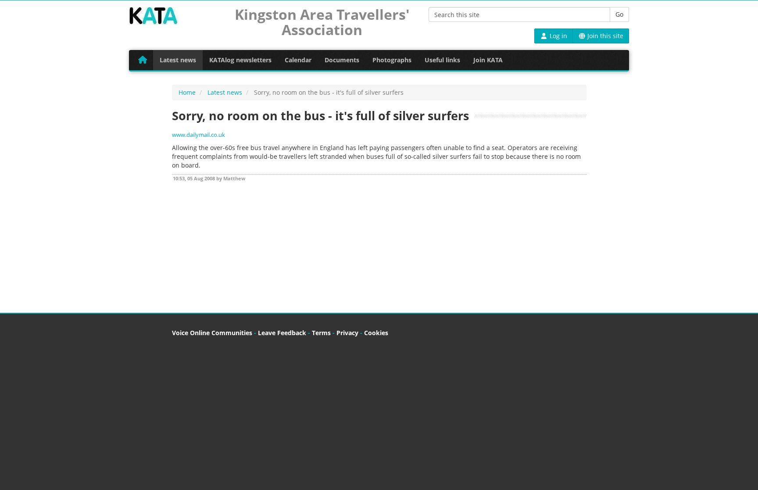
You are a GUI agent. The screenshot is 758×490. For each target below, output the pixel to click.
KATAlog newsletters (240, 60)
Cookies (376, 333)
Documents (342, 60)
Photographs (391, 60)
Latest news (178, 60)
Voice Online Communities (212, 333)
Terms (321, 333)
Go (619, 14)
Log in (557, 36)
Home (187, 92)
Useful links (442, 60)
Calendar (298, 60)
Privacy (347, 333)
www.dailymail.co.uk (198, 135)
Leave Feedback (282, 333)
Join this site (604, 36)
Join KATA (488, 60)
